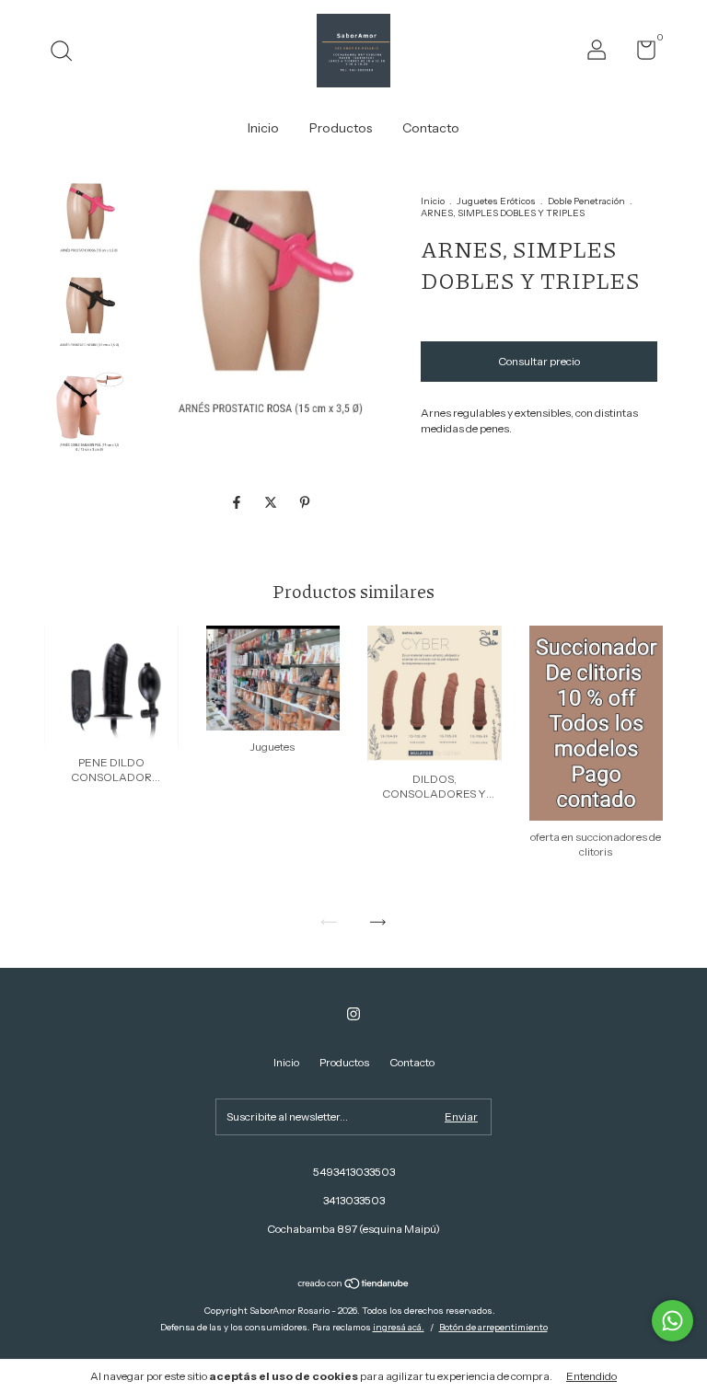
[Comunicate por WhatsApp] (672, 1320)
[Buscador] (68, 53)
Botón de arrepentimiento (493, 1327)
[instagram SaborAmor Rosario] (353, 1014)
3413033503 (354, 1200)
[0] (639, 54)
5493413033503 (354, 1172)
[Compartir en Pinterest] (304, 502)
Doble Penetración (586, 201)
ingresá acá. (398, 1327)
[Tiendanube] (353, 1285)
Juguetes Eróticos (496, 201)
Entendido (591, 1376)
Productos (340, 128)
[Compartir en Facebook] (238, 502)
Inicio (263, 128)
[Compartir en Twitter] (272, 502)
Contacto (430, 128)
